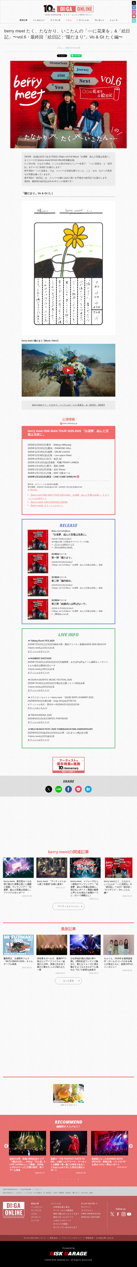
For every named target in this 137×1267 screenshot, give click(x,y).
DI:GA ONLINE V (89, 1203)
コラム (69, 20)
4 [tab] (70, 1179)
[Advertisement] (68, 820)
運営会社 (54, 1238)
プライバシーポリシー (72, 1238)
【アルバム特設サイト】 (64, 544)
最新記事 (24, 20)
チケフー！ (86, 1207)
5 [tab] (74, 1179)
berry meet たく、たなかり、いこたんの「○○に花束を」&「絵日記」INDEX (68, 405)
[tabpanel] (27, 1152)
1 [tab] (58, 1179)
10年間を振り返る (61, 1207)
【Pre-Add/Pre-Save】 (63, 547)
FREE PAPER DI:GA (90, 1214)
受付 (34, 490)
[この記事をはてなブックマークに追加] (88, 791)
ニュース (114, 20)
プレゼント (99, 20)
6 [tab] (78, 1179)
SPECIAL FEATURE (90, 1217)
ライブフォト (87, 1210)
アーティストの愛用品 (63, 1210)
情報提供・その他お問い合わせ (100, 1238)
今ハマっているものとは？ (65, 1227)
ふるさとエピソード (62, 1220)
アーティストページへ (68, 906)
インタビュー (39, 20)
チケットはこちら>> (37, 708)
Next (130, 1146)
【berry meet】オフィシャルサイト (46, 505)
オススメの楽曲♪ (60, 1224)
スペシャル (84, 20)
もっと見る (68, 981)
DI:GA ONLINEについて (35, 1238)
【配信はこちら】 (61, 614)
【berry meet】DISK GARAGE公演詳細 (48, 502)
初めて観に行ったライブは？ (66, 1214)
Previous (6, 1146)
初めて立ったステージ (63, 1217)
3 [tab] (66, 1179)
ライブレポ (55, 20)
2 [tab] (62, 1179)
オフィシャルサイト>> (38, 651)
